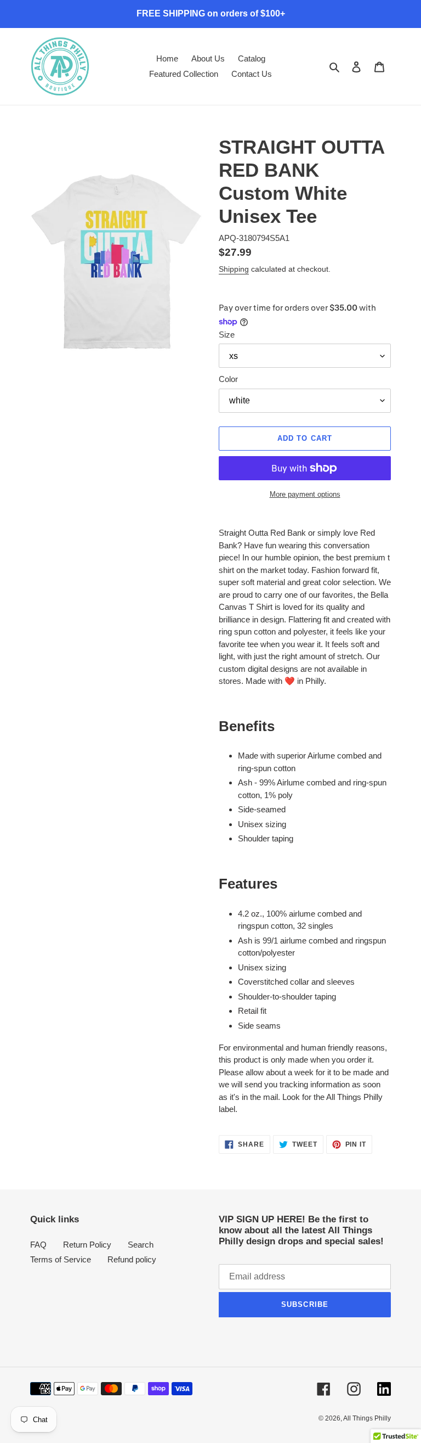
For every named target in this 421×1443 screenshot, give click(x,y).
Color (228, 379)
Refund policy (131, 1259)
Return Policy (87, 1244)
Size (227, 334)
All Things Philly (367, 1418)
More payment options (305, 494)
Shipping (234, 269)
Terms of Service (60, 1259)
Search (140, 1244)
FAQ (38, 1244)
